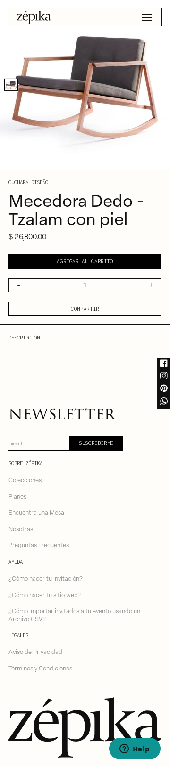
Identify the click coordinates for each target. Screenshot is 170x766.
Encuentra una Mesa (36, 512)
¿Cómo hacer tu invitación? (45, 578)
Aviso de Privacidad (35, 651)
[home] (34, 17)
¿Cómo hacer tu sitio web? (44, 594)
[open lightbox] (85, 84)
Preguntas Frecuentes (38, 544)
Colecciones (25, 480)
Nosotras (20, 528)
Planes (17, 496)
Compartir (85, 309)
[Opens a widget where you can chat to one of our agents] (135, 749)
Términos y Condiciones (40, 668)
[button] (147, 17)
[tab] (11, 85)
